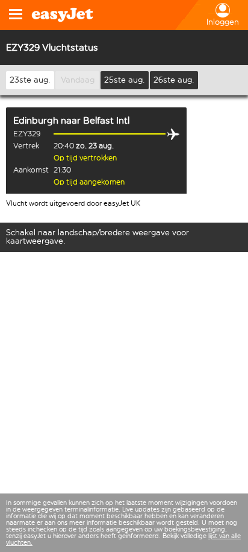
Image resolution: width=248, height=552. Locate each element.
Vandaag (78, 80)
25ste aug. (124, 80)
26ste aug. (173, 80)
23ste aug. (30, 80)
